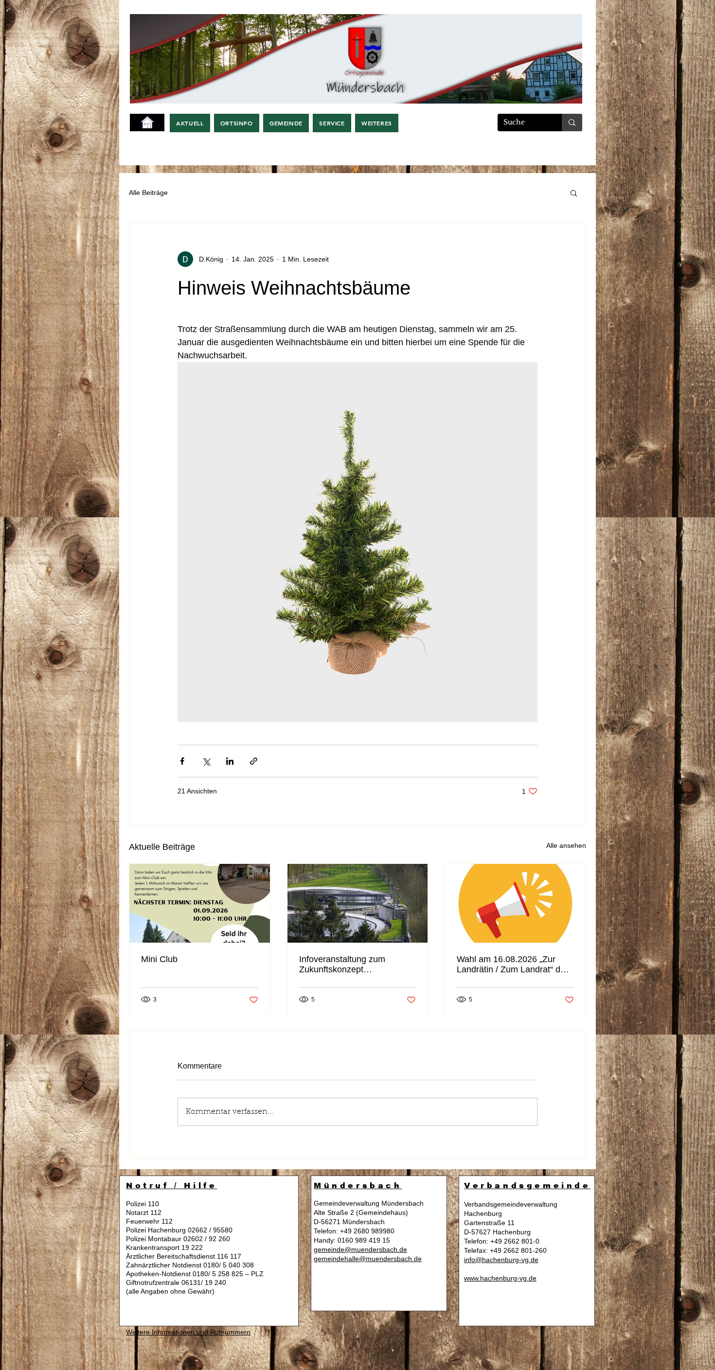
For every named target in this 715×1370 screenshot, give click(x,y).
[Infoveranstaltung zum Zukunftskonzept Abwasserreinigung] (357, 903)
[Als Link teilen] (253, 761)
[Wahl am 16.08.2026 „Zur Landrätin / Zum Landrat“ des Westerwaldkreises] (515, 903)
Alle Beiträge (148, 192)
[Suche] (572, 122)
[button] (190, 123)
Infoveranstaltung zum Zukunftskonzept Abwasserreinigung (342, 964)
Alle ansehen (566, 845)
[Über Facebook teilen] (182, 761)
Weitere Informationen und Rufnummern (188, 1332)
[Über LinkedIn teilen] (229, 761)
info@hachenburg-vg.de (501, 1260)
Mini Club (159, 959)
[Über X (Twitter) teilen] (206, 761)
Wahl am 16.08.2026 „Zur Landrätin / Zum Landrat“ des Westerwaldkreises (513, 964)
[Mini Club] (199, 903)
